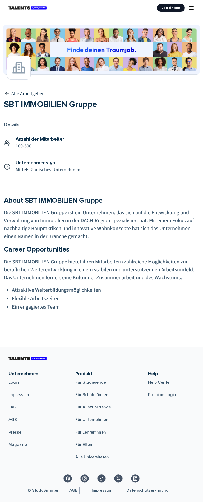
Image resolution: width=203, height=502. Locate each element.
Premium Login (162, 394)
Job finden (171, 8)
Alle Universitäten (92, 457)
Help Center (159, 382)
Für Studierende (90, 382)
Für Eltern (84, 444)
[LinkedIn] (135, 478)
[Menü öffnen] (191, 8)
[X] (118, 478)
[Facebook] (67, 478)
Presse (14, 432)
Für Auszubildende (93, 407)
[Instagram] (84, 478)
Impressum (18, 394)
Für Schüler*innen (91, 394)
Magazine (17, 444)
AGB (12, 419)
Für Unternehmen (91, 419)
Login (13, 382)
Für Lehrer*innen (90, 432)
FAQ (12, 407)
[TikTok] (101, 478)
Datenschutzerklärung (147, 490)
